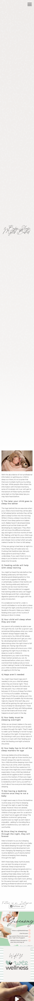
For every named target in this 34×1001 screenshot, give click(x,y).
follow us (18, 906)
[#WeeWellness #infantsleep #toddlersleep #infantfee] (17, 964)
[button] (29, 4)
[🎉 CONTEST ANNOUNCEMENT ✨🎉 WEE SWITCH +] (17, 929)
